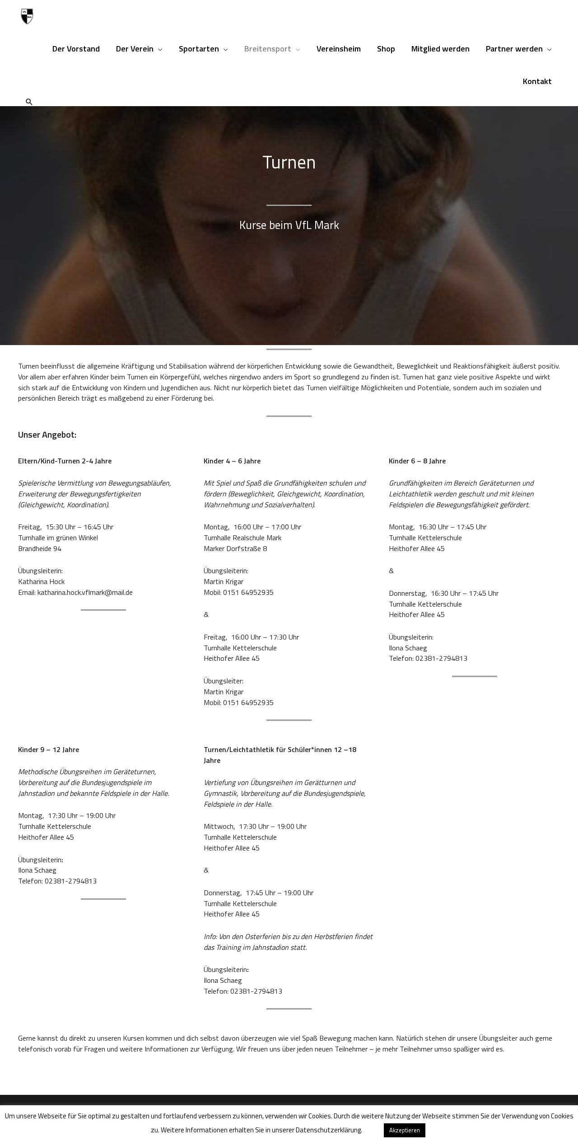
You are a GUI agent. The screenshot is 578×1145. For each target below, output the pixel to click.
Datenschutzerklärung (328, 1130)
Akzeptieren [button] (404, 1130)
